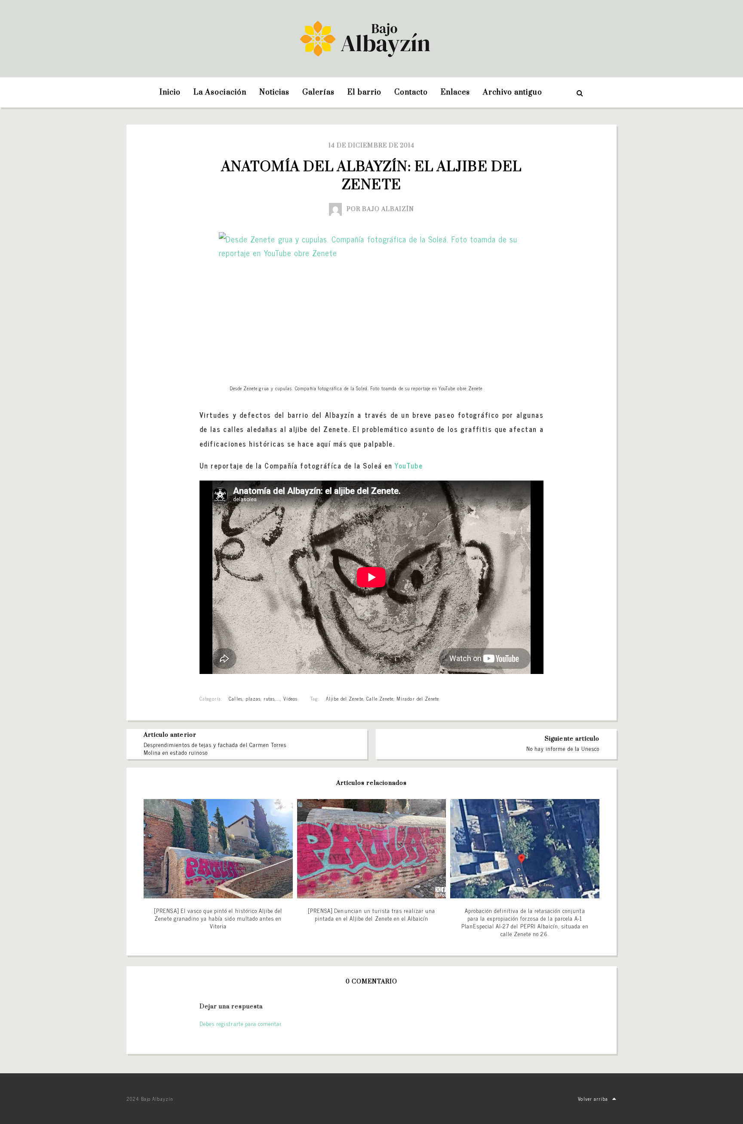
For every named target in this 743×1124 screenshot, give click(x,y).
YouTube (409, 465)
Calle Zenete (379, 698)
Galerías (318, 92)
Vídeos (290, 698)
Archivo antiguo (512, 92)
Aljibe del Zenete (344, 698)
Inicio (170, 92)
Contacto (411, 92)
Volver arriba (593, 1099)
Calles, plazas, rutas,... (254, 698)
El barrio (364, 92)
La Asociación (219, 92)
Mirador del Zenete (417, 698)
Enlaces (455, 92)
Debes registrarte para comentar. (241, 1023)
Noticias (274, 92)
